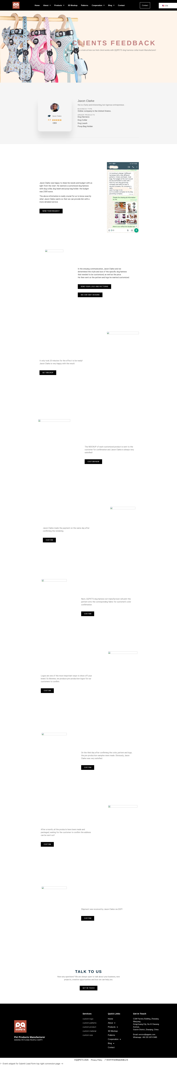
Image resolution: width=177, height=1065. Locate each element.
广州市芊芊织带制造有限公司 (116, 1060)
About (45, 5)
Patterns (84, 5)
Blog (110, 5)
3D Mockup (72, 5)
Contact (121, 5)
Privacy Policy (96, 1060)
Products (58, 5)
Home (37, 5)
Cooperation (97, 5)
